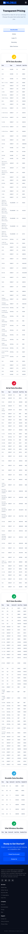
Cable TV (14, 38)
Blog (2, 912)
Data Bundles (14, 29)
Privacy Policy (4, 924)
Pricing (2, 909)
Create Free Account (14, 854)
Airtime (14, 34)
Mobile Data (4, 887)
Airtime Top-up (4, 890)
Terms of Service (5, 921)
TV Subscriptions (5, 895)
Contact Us (14, 859)
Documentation (4, 907)
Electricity (14, 42)
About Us (3, 904)
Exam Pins (3, 897)
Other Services (14, 46)
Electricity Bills (4, 892)
